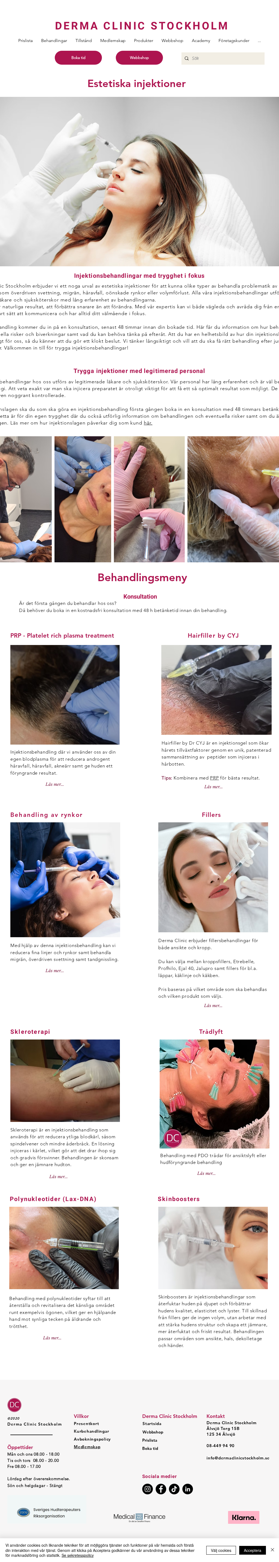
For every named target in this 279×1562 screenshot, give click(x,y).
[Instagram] (147, 1489)
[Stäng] (272, 1550)
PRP (214, 778)
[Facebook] (161, 1489)
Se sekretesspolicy (78, 1555)
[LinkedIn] (187, 1489)
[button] (54, 40)
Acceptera (252, 1550)
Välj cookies (221, 1550)
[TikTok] (174, 1489)
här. (148, 423)
